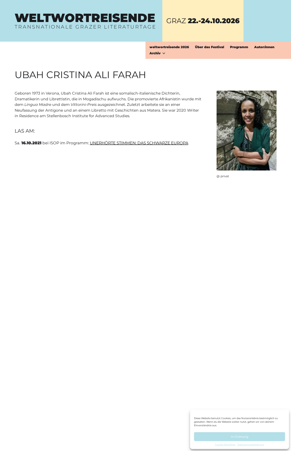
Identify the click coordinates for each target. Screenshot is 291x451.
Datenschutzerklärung (250, 444)
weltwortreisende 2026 (169, 47)
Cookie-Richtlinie (225, 444)
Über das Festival (209, 47)
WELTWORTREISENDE (85, 18)
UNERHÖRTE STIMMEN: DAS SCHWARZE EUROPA (139, 143)
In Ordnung (239, 437)
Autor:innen (264, 47)
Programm (239, 47)
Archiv (155, 53)
